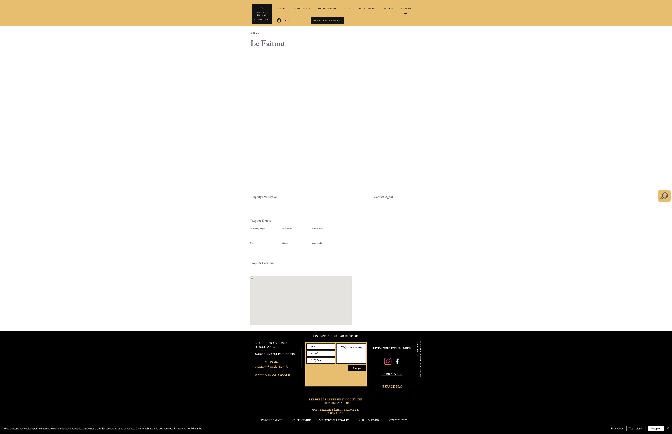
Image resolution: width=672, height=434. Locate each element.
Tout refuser (636, 428)
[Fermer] (668, 428)
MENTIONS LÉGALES (334, 420)
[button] (407, 13)
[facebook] (397, 361)
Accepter (656, 428)
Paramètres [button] (617, 428)
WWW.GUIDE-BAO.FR (272, 375)
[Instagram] (387, 361)
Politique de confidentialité (187, 428)
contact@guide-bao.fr (271, 367)
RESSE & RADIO (369, 420)
